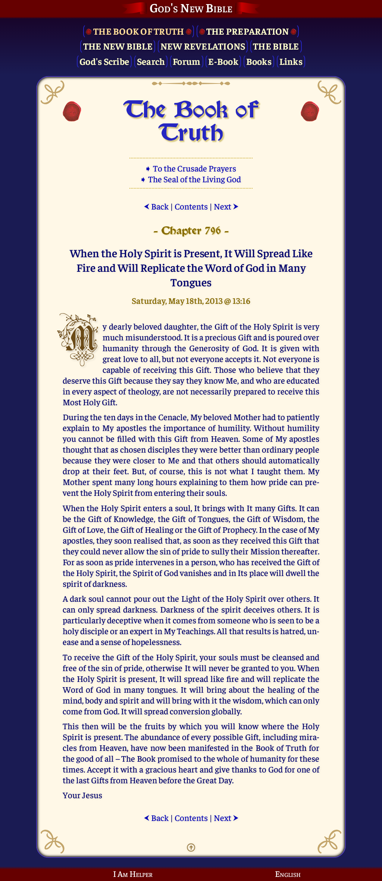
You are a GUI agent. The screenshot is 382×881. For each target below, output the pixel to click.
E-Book (223, 61)
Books (259, 61)
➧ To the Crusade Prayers (191, 168)
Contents (191, 206)
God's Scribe (104, 61)
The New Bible (118, 45)
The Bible (276, 45)
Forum (186, 61)
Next (226, 206)
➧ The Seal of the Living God (191, 178)
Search (151, 61)
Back (156, 206)
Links (291, 61)
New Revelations (202, 45)
